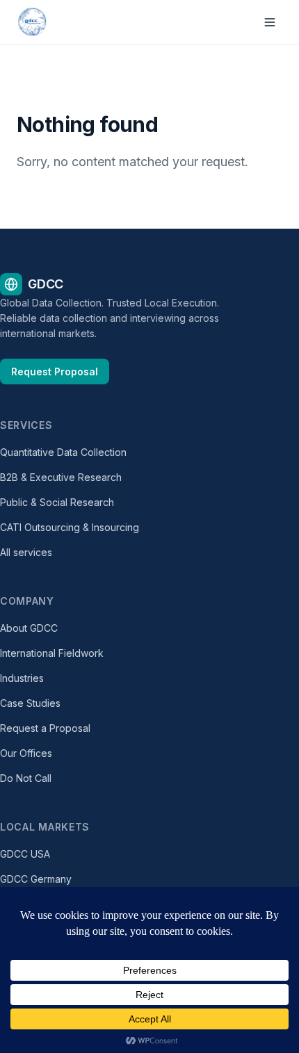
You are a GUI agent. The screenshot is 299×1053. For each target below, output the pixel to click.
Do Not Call (25, 778)
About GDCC (29, 628)
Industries (22, 678)
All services (26, 552)
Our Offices (26, 753)
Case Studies (30, 703)
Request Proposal (54, 371)
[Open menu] (269, 22)
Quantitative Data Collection (63, 452)
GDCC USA (25, 854)
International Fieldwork (52, 653)
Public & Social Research (57, 502)
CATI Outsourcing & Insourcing (69, 527)
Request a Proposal (45, 728)
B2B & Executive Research (61, 477)
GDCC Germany (36, 879)
